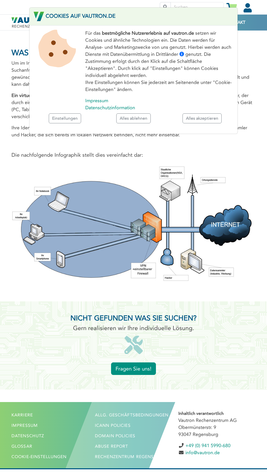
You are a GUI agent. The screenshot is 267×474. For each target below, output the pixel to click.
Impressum (96, 101)
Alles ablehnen (133, 118)
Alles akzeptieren (202, 118)
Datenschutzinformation (110, 108)
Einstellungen (65, 118)
